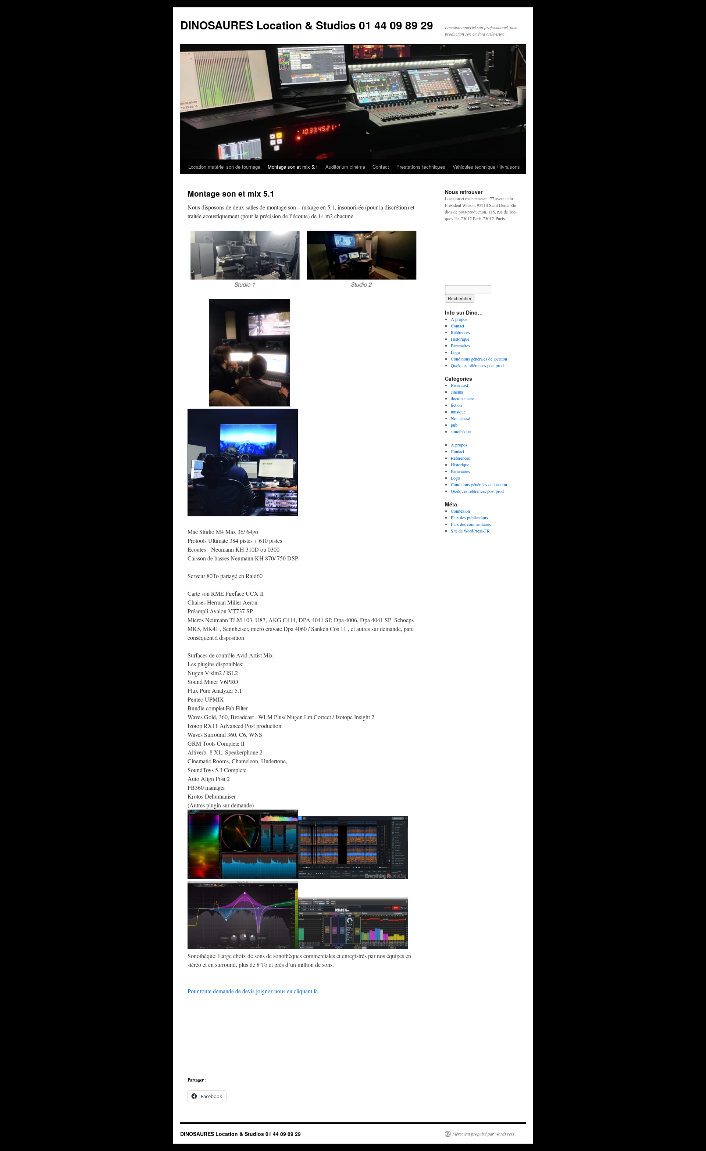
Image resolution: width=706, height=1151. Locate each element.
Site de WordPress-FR (470, 531)
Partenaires (460, 345)
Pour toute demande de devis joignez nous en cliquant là (253, 991)
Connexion (460, 511)
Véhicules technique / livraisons (486, 166)
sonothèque (461, 431)
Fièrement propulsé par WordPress (483, 1134)
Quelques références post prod (477, 365)
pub (454, 425)
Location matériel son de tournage (224, 166)
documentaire (462, 398)
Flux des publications (469, 517)
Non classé (460, 418)
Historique (460, 339)
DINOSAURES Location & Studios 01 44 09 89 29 (306, 25)
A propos (459, 319)
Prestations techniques (420, 166)
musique (458, 412)
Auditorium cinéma (345, 166)
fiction (456, 405)
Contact (380, 166)
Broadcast (459, 385)
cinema (457, 392)
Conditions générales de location (479, 359)
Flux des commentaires (471, 524)
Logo (455, 352)
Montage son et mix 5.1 (293, 166)
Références (460, 332)
